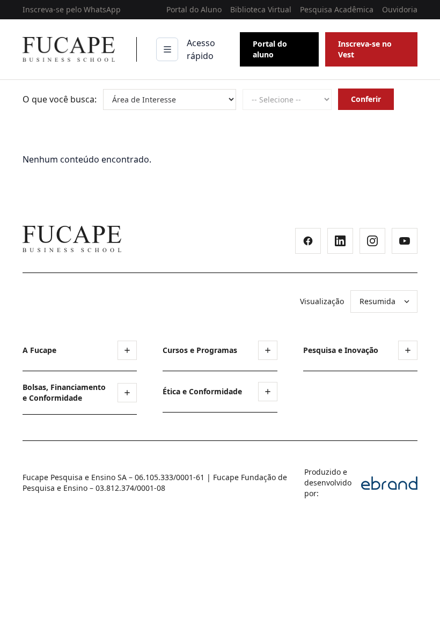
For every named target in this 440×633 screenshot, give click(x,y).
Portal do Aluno (194, 9)
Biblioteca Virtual (260, 9)
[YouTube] (404, 241)
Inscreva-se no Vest (365, 49)
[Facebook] (308, 241)
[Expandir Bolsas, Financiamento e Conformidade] (127, 392)
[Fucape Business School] (72, 239)
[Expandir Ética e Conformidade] (267, 391)
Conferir (366, 99)
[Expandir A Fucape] (127, 350)
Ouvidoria (399, 9)
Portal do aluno (270, 49)
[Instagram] (372, 241)
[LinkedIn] (340, 241)
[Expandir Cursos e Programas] (267, 350)
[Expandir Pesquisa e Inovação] (407, 350)
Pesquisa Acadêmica (336, 9)
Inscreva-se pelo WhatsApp (72, 9)
